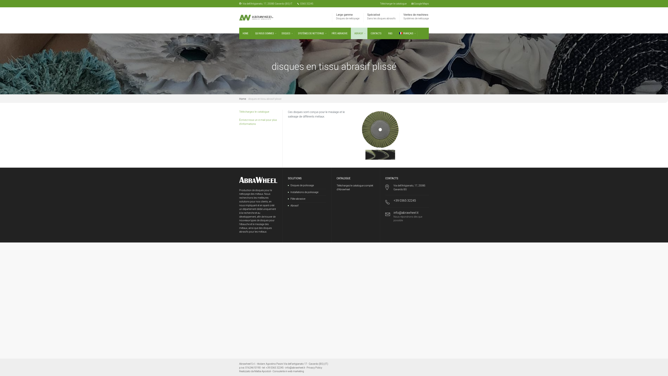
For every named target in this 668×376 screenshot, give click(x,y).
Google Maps (421, 3)
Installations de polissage (304, 192)
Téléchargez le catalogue (254, 111)
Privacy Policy (314, 367)
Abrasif (295, 205)
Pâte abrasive (298, 198)
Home (242, 98)
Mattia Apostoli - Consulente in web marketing (279, 371)
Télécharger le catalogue (393, 3)
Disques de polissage (302, 185)
